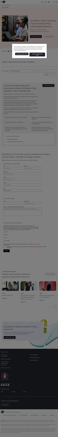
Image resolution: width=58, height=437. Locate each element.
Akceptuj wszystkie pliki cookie (37, 54)
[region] (29, 51)
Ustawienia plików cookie (21, 53)
